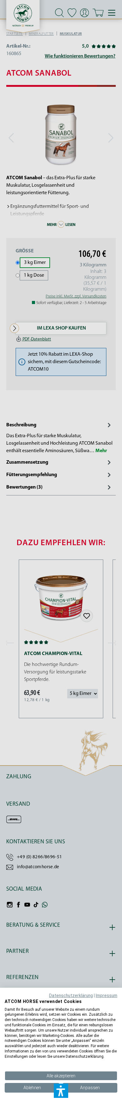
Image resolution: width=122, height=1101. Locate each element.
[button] (61, 1091)
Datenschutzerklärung (71, 995)
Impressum (106, 995)
